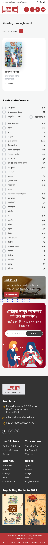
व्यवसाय (10, 251)
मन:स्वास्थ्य (11, 207)
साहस (10, 264)
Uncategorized (15, 112)
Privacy (6, 542)
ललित (17, 76)
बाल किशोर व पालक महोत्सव (17, 194)
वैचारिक (10, 242)
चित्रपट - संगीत (13, 154)
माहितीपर (11, 211)
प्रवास (10, 189)
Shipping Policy (38, 542)
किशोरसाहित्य (12, 145)
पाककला (11, 172)
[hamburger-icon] (43, 9)
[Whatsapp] (44, 2)
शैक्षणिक (10, 255)
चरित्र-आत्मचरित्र (14, 150)
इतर (9, 132)
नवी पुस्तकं (11, 167)
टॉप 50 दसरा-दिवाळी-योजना (17, 163)
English (11, 107)
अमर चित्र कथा (13, 123)
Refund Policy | (25, 542)
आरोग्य (10, 128)
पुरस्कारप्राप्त (12, 180)
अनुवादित (11, 116)
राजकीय (10, 220)
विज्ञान (10, 229)
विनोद (10, 233)
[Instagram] (40, 2)
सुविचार (10, 268)
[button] (5, 509)
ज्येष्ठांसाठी (11, 158)
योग (9, 216)
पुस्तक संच (11, 185)
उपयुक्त (10, 136)
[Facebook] (37, 2)
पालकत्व (10, 176)
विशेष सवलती (9, 79)
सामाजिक (11, 259)
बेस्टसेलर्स (11, 202)
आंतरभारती (38, 117)
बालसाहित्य (11, 198)
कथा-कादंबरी (9, 76)
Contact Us (11, 295)
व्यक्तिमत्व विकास (13, 246)
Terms (13, 542)
